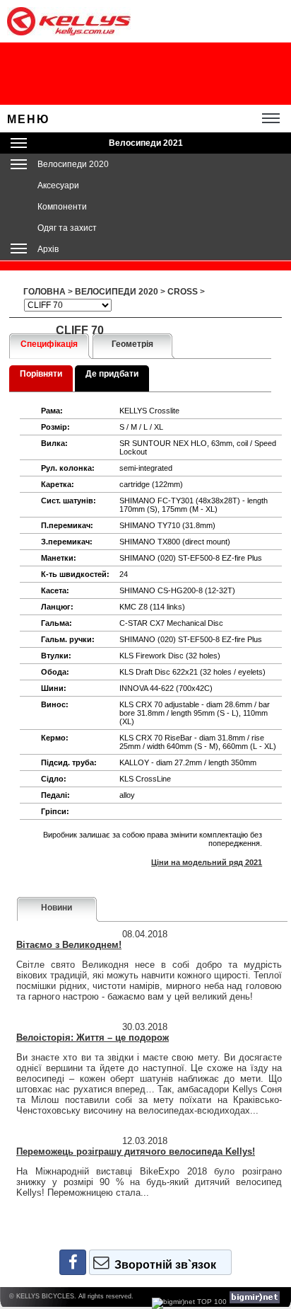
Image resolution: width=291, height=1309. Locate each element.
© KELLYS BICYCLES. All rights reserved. (71, 1296)
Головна (44, 292)
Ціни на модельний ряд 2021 (206, 862)
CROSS (182, 292)
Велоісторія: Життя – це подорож (92, 1037)
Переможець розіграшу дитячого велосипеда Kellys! (135, 1151)
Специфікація (49, 344)
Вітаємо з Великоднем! (68, 944)
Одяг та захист (67, 228)
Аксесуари (58, 185)
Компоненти (62, 207)
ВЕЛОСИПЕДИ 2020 (116, 292)
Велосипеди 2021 (146, 143)
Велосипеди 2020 (73, 164)
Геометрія (132, 344)
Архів (48, 249)
